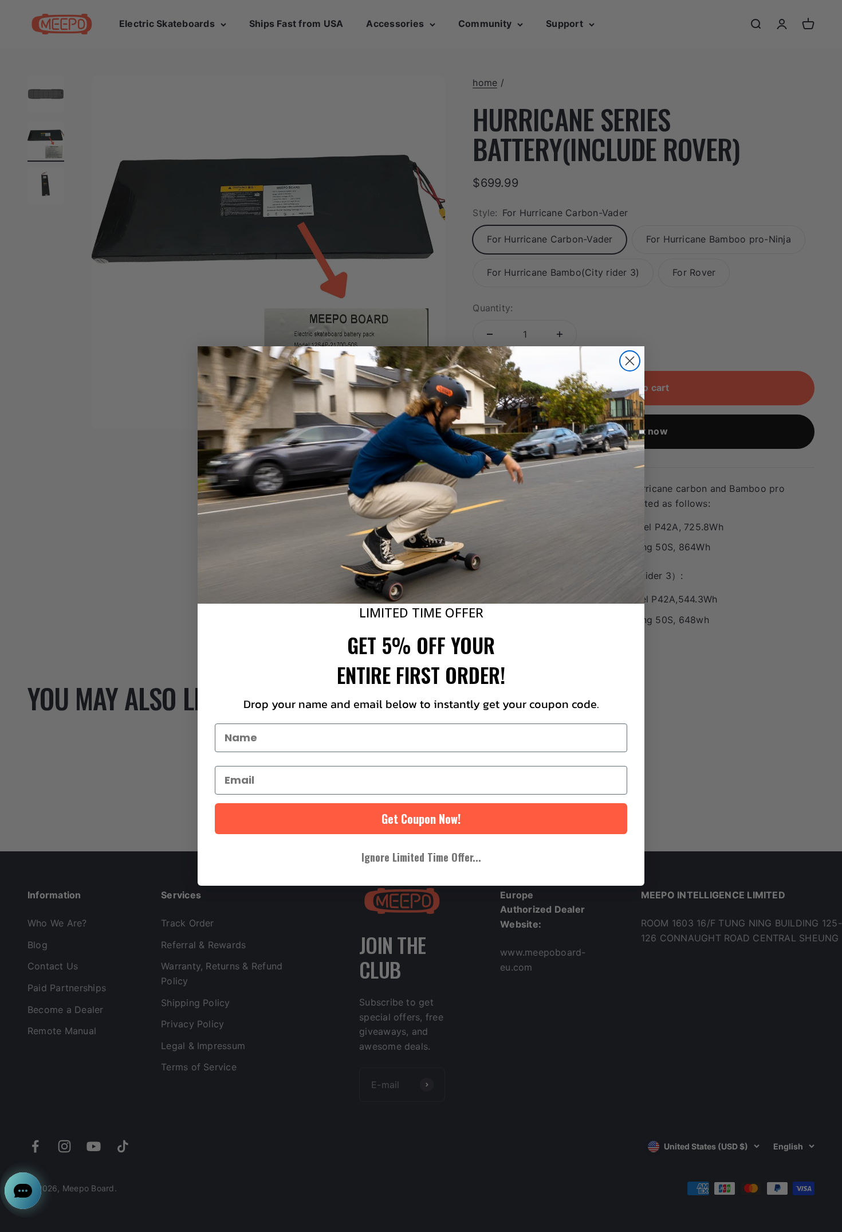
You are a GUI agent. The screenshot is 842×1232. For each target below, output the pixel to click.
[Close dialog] (630, 361)
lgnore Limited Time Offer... (421, 857)
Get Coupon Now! (421, 818)
